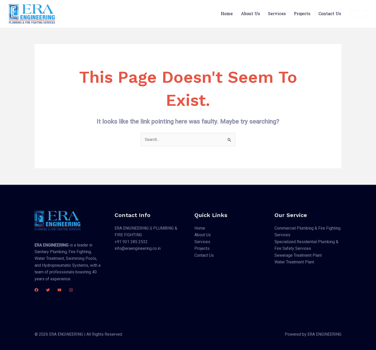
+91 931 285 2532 (131, 241)
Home (227, 13)
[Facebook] (36, 290)
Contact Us (329, 13)
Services (277, 13)
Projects (302, 13)
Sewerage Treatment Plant (298, 255)
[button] (358, 14)
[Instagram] (71, 290)
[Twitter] (48, 290)
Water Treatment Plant (294, 262)
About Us (250, 13)
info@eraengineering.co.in (138, 248)
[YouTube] (59, 290)
